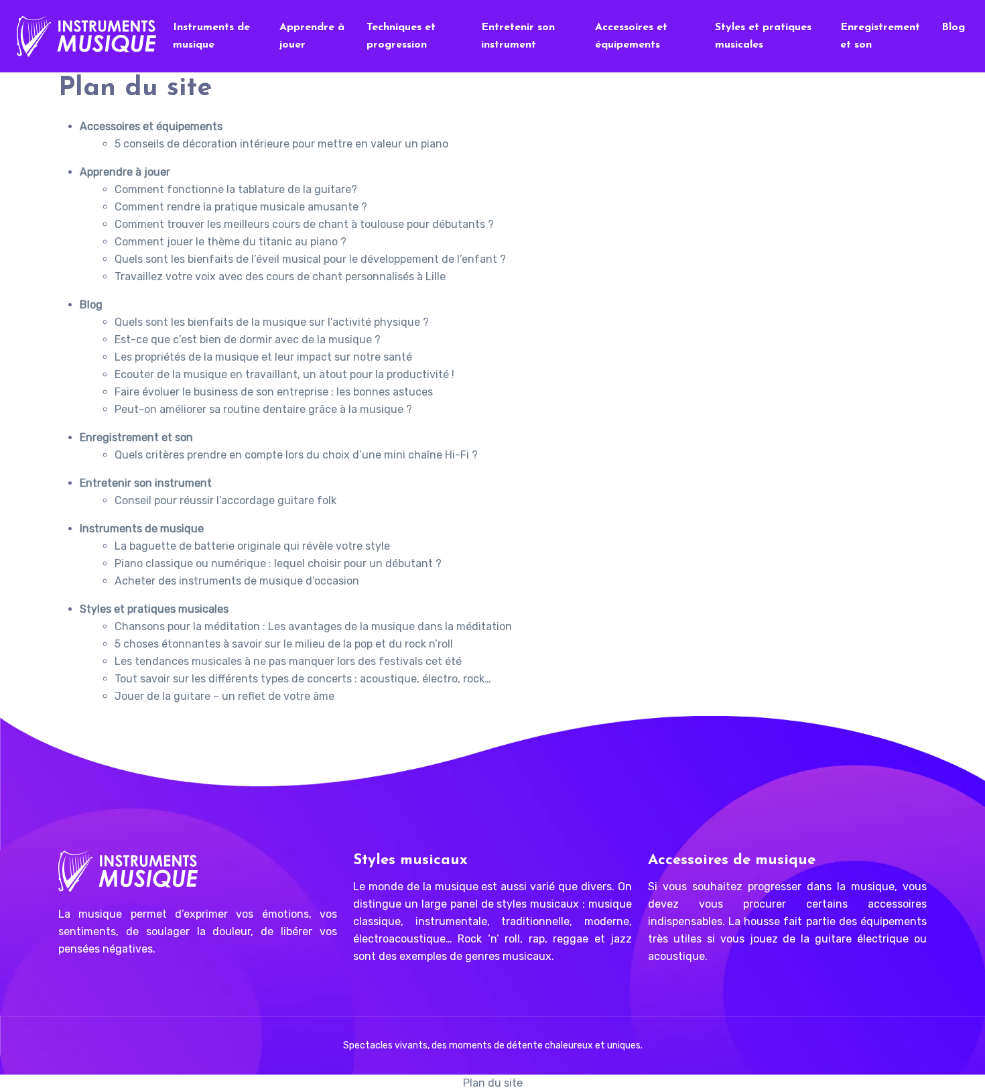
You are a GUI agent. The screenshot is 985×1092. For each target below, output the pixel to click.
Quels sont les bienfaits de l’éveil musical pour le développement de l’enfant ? (310, 259)
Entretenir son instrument (518, 36)
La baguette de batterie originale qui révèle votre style (252, 546)
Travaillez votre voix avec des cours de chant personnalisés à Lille (280, 276)
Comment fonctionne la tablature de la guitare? (236, 189)
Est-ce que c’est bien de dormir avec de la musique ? (248, 339)
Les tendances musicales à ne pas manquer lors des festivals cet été (288, 661)
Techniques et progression (401, 36)
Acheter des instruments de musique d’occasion (237, 580)
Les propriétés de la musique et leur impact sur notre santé (263, 357)
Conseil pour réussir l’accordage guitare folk (225, 500)
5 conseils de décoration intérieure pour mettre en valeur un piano (281, 143)
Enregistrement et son (880, 36)
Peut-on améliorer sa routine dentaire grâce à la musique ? (263, 409)
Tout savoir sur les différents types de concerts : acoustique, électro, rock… (303, 678)
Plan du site (493, 1083)
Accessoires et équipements (631, 36)
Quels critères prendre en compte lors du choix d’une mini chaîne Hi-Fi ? (296, 454)
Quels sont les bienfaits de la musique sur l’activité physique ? (272, 322)
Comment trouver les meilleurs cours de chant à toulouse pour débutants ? (304, 224)
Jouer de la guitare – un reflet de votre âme (224, 696)
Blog (953, 27)
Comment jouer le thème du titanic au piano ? (230, 241)
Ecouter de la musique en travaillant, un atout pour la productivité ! (284, 374)
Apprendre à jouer (311, 36)
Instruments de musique (211, 36)
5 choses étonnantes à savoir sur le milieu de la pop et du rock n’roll (284, 644)
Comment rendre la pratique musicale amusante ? (241, 206)
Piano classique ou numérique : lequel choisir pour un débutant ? (278, 563)
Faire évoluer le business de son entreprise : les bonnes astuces (274, 391)
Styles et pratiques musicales (763, 36)
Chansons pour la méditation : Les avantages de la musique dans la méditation (313, 626)
